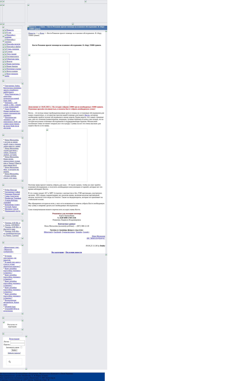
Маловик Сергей (11, 209)
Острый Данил (11, 207)
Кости (87, 115)
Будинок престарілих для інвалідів (9, 258)
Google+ (86, 232)
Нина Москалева (98, 236)
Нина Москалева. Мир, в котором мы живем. (11, 169)
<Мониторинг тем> (11, 247)
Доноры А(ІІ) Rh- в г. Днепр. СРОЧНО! (11, 224)
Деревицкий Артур (12, 211)
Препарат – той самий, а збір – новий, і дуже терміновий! (12, 105)
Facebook (57, 232)
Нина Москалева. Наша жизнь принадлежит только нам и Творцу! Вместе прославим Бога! (12, 161)
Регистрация (14, 339)
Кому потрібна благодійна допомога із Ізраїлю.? (11, 271)
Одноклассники (68, 232)
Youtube (79, 232)
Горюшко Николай (12, 194)
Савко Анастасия (12, 196)
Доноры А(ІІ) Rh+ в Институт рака (12, 228)
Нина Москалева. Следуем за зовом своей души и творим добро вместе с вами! (12, 143)
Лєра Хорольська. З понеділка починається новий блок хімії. (11, 97)
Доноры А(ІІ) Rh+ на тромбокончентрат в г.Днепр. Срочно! (12, 233)
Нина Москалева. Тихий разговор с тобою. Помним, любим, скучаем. (11, 151)
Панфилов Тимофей (13, 198)
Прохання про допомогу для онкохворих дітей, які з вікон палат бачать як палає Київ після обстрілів (12, 122)
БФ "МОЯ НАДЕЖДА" (96, 238)
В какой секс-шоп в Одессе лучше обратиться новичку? (11, 264)
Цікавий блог (10, 307)
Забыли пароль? (14, 353)
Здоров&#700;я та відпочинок (11, 310)
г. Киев (41, 33)
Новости (31, 33)
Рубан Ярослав (11, 190)
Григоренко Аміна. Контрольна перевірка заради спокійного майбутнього (12, 89)
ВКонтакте (48, 232)
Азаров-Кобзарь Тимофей (10, 201)
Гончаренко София (12, 192)
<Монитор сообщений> (8, 250)
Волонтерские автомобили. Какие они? (11, 302)
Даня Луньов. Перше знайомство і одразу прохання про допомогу (11, 112)
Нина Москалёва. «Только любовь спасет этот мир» (11, 176)
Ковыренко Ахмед (12, 205)
